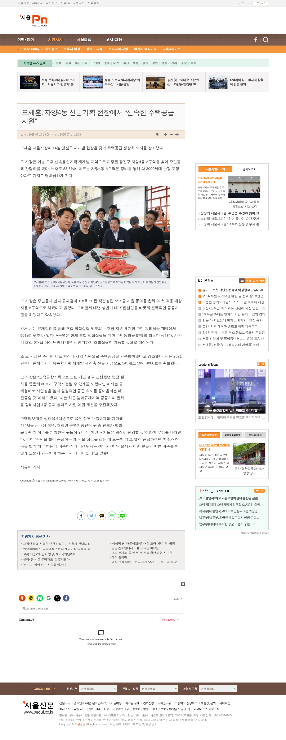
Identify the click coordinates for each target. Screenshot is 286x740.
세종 (136, 63)
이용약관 (117, 709)
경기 (145, 63)
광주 (107, 63)
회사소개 (64, 709)
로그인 (246, 3)
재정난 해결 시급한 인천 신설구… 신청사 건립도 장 (57, 543)
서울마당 (116, 703)
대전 (116, 63)
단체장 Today (29, 49)
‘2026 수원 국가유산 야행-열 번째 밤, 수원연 (233, 296)
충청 (164, 63)
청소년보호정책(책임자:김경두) (171, 709)
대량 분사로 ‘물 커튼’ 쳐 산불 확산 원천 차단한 (142, 552)
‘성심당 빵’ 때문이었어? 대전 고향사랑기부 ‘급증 (143, 543)
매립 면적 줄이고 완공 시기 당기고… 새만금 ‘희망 (144, 562)
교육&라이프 (172, 49)
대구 (87, 63)
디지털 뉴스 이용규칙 (206, 709)
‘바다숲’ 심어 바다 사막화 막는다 (44, 564)
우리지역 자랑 (118, 49)
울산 (126, 63)
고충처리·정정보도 (186, 703)
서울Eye (37, 3)
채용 (106, 709)
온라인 (96, 703)
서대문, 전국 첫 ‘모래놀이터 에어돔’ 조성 (230, 344)
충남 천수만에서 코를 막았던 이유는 (135, 548)
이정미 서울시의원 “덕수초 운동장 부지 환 (230, 224)
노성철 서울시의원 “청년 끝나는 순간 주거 (230, 218)
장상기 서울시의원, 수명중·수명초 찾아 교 (230, 213)
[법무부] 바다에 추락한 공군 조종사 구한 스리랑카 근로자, (235, 524)
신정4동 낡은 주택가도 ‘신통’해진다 (46, 559)
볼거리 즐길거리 (145, 49)
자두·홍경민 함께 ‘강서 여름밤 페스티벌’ (232, 410)
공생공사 (79, 3)
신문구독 (64, 703)
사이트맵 (224, 703)
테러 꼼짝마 (119, 557)
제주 (193, 63)
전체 (59, 63)
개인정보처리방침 (138, 709)
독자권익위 (164, 703)
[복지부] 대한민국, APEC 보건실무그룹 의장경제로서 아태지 (237, 511)
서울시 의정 (72, 49)
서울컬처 (93, 3)
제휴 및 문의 (208, 703)
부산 (78, 63)
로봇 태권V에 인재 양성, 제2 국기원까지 (49, 554)
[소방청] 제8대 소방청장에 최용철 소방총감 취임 (229, 504)
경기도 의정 (94, 49)
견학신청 (148, 703)
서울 (68, 63)
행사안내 (94, 709)
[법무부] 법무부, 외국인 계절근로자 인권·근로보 (228, 517)
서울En (65, 3)
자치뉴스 (51, 49)
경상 (184, 63)
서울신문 (23, 3)
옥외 (103, 703)
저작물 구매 (132, 703)
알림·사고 (79, 709)
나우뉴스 (52, 3)
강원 (155, 63)
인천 (97, 63)
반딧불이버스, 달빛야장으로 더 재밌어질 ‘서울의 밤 (56, 549)
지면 (88, 703)
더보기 (259, 491)
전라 (174, 63)
